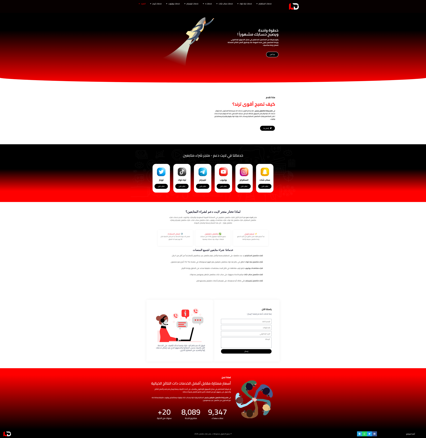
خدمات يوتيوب (174, 3)
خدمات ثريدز (157, 3)
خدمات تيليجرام (192, 3)
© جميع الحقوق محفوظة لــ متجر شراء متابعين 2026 (213, 433)
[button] (374, 433)
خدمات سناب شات (226, 3)
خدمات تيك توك (246, 3)
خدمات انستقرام (265, 3)
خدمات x (208, 3)
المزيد (143, 3)
